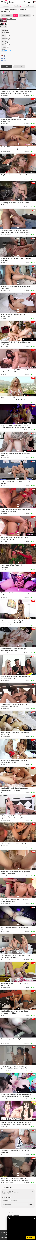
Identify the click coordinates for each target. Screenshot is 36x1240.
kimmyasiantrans (7, 123)
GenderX (5, 179)
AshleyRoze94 (6, 876)
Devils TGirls (6, 402)
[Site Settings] (33, 2)
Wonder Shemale (7, 625)
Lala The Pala (6, 597)
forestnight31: (6, 1192)
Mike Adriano (6, 1099)
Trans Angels (6, 485)
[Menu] (29, 2)
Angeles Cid (6, 764)
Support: (13, 1217)
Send (31, 1204)
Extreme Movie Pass (8, 1182)
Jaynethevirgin (27, 15)
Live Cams (6, 6)
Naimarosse (6, 207)
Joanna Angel (6, 959)
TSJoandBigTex (7, 234)
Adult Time (5, 262)
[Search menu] (24, 2)
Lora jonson (6, 848)
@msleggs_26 (6, 50)
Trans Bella (5, 792)
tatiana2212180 (7, 1071)
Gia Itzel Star (6, 1043)
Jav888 (4, 374)
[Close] (34, 1234)
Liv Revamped (6, 903)
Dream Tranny (6, 151)
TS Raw (4, 1015)
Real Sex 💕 (17, 6)
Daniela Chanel (6, 290)
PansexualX (6, 680)
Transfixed (5, 346)
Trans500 (5, 1154)
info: (11, 1213)
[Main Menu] (2, 2)
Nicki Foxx (5, 95)
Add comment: (6, 1197)
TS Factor (5, 513)
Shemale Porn (6, 653)
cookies (3, 1235)
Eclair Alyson (6, 931)
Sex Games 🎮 (30, 6)
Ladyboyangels (6, 736)
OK (31, 1235)
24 (14, 15)
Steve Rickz (8, 15)
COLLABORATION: (15, 1220)
